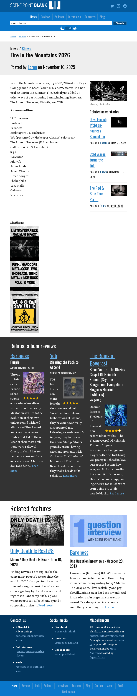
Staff (120, 686)
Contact (99, 686)
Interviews (74, 16)
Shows (26, 48)
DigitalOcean (97, 657)
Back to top (68, 692)
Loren (32, 66)
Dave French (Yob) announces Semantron (98, 127)
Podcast (59, 16)
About (110, 686)
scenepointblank (65, 653)
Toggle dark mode (68, 28)
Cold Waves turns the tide (98, 159)
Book (37, 686)
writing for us (115, 635)
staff (101, 635)
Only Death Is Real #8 (32, 550)
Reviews (45, 16)
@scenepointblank (66, 642)
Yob (53, 355)
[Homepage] (35, 6)
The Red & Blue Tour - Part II (97, 193)
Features (90, 16)
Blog (102, 16)
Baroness (19, 355)
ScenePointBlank (65, 631)
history (93, 635)
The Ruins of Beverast (102, 359)
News (33, 16)
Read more (70, 475)
